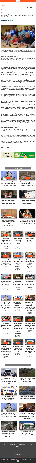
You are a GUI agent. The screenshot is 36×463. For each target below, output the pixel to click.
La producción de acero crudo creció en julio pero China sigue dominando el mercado (30, 284)
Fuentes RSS (30, 444)
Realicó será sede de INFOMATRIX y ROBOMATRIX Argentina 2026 (18, 304)
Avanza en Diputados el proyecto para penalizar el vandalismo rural (8, 221)
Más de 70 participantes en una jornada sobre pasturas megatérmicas (18, 263)
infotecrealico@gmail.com (18, 454)
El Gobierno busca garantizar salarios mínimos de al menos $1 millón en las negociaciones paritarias (8, 202)
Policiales (18, 234)
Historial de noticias (13, 444)
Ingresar (18, 446)
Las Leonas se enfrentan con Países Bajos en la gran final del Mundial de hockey (6, 327)
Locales (30, 234)
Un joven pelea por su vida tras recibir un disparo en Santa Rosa (18, 349)
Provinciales (18, 256)
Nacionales (3, 5)
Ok (18, 461)
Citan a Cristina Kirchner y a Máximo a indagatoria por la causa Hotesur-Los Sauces (18, 284)
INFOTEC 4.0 (4, 12)
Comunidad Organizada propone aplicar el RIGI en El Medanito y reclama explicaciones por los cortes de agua (6, 350)
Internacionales (6, 256)
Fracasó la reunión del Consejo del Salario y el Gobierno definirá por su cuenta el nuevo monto (8, 183)
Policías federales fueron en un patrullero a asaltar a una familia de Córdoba (18, 242)
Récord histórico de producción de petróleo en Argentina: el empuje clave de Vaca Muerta (27, 183)
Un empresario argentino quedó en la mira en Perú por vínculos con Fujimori (6, 262)
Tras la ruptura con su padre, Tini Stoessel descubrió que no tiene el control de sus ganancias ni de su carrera (27, 222)
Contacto (5, 444)
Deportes (6, 277)
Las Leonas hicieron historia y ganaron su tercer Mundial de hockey (6, 283)
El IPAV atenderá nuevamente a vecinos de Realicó (30, 240)
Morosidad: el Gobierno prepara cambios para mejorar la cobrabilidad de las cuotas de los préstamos (6, 242)
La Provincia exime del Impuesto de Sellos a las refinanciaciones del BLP (30, 350)
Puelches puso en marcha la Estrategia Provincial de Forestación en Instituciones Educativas (30, 264)
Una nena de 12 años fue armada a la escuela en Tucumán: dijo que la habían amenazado (27, 201)
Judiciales (18, 277)
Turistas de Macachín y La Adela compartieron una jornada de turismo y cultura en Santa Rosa (8, 380)
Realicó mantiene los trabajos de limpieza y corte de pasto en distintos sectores (30, 326)
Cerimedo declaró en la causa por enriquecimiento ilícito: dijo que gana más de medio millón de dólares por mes (30, 306)
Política (6, 342)
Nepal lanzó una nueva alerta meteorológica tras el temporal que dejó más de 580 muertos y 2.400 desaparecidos (18, 328)
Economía (6, 234)
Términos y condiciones (21, 444)
